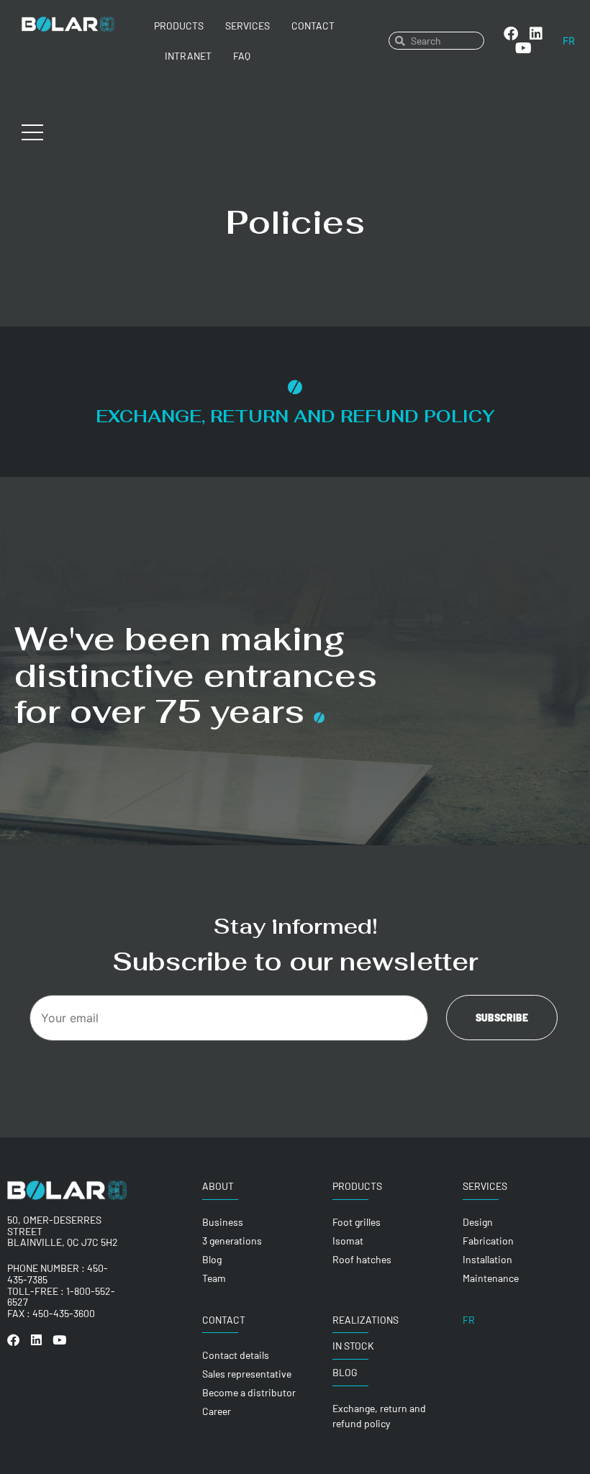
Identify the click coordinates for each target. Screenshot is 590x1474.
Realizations (365, 1320)
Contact (313, 25)
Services (247, 25)
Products (179, 25)
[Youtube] (524, 48)
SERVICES (485, 1186)
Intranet (188, 56)
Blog (345, 1372)
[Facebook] (511, 34)
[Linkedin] (536, 34)
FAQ (241, 56)
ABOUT (218, 1186)
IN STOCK (353, 1345)
